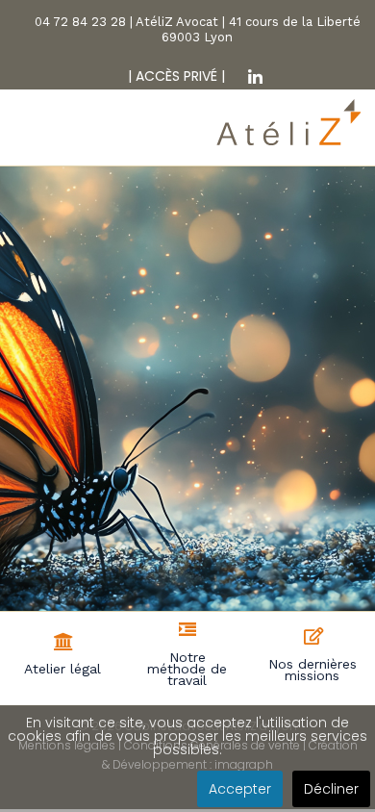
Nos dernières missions (312, 669)
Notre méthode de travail (187, 668)
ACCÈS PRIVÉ (174, 76)
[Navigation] (26, 140)
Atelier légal (62, 668)
